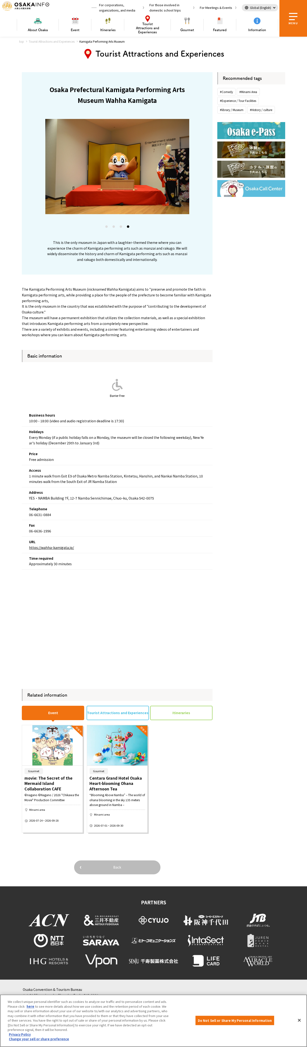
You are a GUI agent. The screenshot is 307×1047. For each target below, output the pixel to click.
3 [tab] (121, 227)
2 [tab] (113, 227)
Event (75, 30)
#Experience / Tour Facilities (238, 101)
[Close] (299, 1020)
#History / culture (261, 110)
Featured (220, 30)
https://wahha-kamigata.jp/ (51, 547)
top (21, 41)
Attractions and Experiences (147, 28)
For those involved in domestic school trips (165, 7)
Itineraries (108, 30)
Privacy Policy (20, 1034)
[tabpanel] (117, 167)
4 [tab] (128, 227)
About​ (38, 30)
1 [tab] (106, 227)
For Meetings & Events (216, 7)
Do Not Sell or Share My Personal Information (235, 1020)
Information (257, 30)
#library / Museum (231, 110)
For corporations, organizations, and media (117, 7)
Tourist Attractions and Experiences (52, 41)
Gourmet (187, 30)
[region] (153, 1020)
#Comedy (226, 92)
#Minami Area (248, 92)
